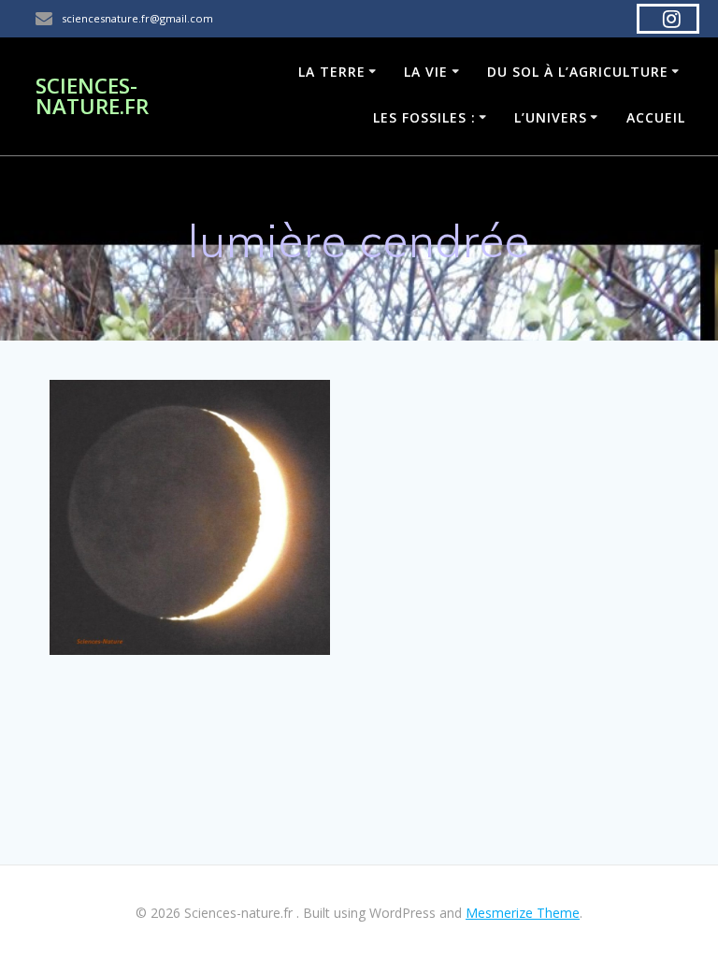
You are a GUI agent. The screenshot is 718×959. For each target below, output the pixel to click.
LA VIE (426, 71)
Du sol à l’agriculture (577, 71)
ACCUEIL (655, 117)
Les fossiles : (424, 117)
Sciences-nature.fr (92, 97)
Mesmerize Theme (523, 913)
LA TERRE (332, 71)
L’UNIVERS (550, 117)
